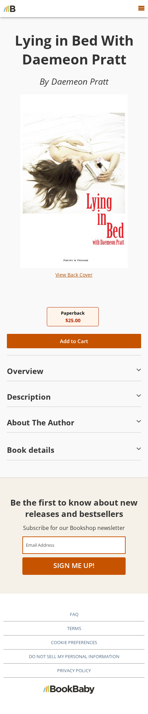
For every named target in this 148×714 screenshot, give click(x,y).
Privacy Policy (74, 670)
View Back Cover (74, 274)
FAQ (74, 614)
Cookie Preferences (74, 642)
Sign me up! (74, 565)
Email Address (40, 545)
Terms (74, 628)
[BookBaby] (9, 8)
